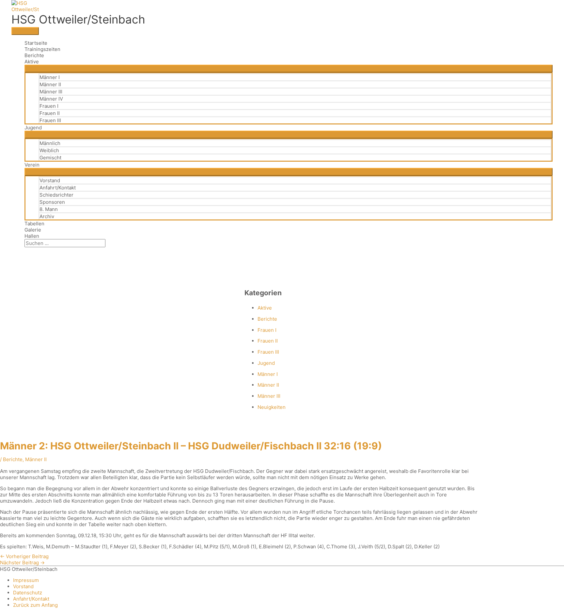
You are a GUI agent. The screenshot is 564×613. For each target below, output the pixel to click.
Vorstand (49, 180)
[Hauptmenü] (25, 31)
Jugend (33, 127)
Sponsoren (52, 202)
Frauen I (48, 106)
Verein (31, 165)
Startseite (35, 43)
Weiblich (49, 150)
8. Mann (48, 209)
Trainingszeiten (42, 49)
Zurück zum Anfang (35, 605)
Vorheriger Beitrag (24, 556)
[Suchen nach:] (64, 243)
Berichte (34, 55)
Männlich (49, 143)
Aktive (31, 61)
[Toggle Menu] (288, 69)
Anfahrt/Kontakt (57, 188)
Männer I (49, 77)
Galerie (32, 230)
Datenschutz (27, 592)
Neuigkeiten (272, 407)
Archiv (46, 216)
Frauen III (50, 120)
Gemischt (50, 157)
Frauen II (49, 113)
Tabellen (34, 223)
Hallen (31, 236)
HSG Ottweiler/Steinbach (78, 19)
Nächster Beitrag (22, 562)
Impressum (26, 580)
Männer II (50, 84)
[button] (26, 250)
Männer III (50, 92)
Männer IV (51, 99)
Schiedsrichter (56, 195)
